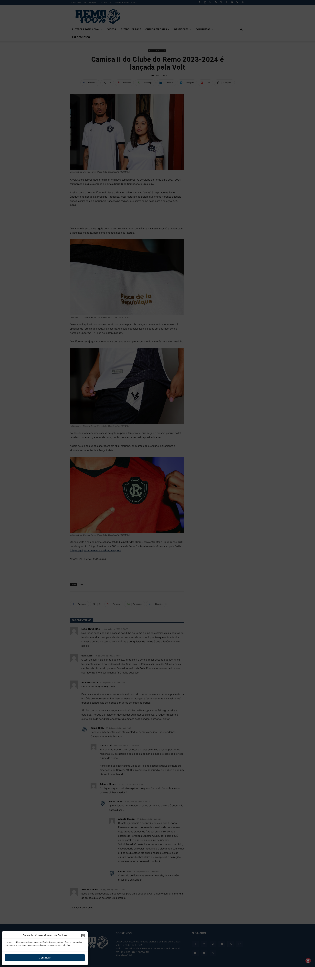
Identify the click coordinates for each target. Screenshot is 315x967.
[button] (83, 935)
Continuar (45, 957)
